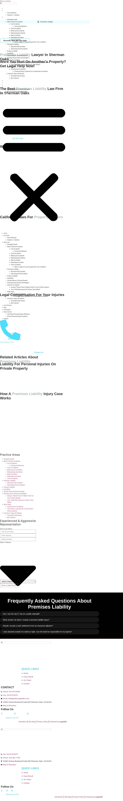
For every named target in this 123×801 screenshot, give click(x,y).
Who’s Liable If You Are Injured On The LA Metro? (30, 42)
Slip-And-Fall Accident (18, 46)
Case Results (8, 80)
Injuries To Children (13, 60)
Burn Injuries (15, 78)
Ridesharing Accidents (18, 33)
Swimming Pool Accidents (19, 49)
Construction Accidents (18, 69)
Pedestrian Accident (17, 37)
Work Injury (10, 67)
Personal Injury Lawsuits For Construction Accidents (31, 71)
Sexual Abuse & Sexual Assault (17, 55)
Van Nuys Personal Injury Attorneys (18, 89)
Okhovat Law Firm (12, 718)
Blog (5, 82)
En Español (7, 85)
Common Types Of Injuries (15, 73)
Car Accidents (15, 24)
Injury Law (7, 17)
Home (5, 8)
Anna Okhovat (11, 13)
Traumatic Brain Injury (18, 76)
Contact (6, 93)
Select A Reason (5, 542)
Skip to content (5, 1)
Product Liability (12, 51)
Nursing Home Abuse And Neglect (18, 58)
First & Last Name (6, 529)
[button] (34, 163)
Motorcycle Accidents (17, 31)
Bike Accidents (15, 35)
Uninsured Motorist (20, 26)
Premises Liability (13, 44)
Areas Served (8, 87)
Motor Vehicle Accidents (15, 22)
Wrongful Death (12, 19)
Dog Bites (10, 53)
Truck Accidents (16, 28)
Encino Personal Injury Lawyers (17, 91)
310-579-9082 (10, 345)
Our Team (6, 10)
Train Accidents (16, 40)
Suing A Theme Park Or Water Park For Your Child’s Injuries (30, 62)
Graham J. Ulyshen (13, 15)
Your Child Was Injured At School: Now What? (25, 64)
